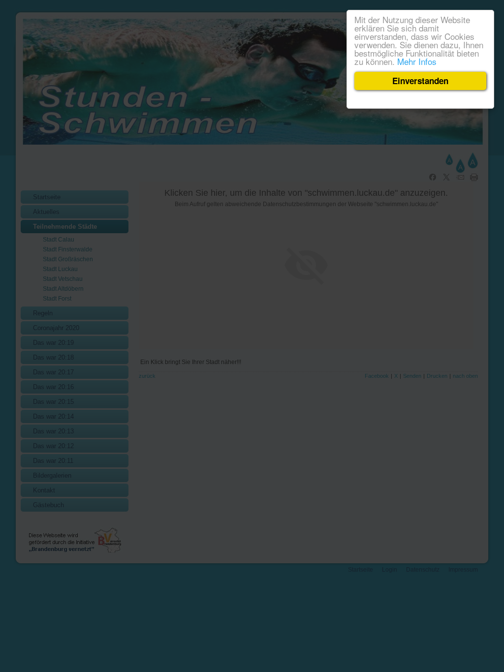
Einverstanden (420, 81)
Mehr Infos (417, 61)
